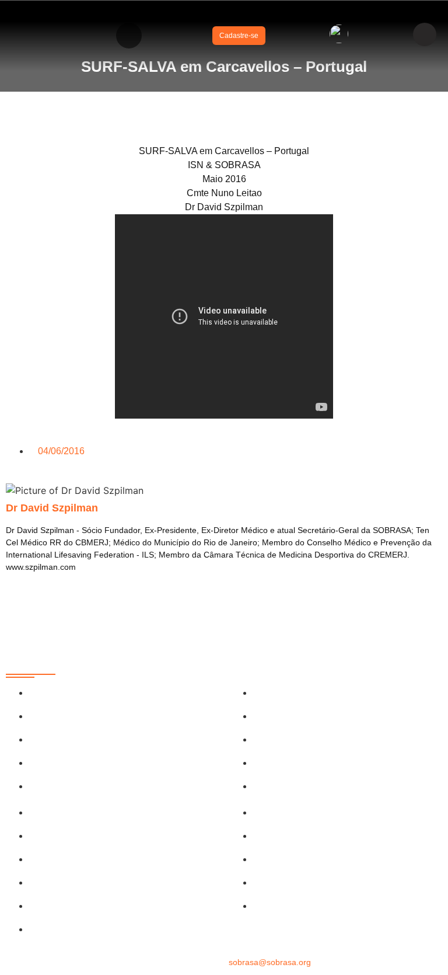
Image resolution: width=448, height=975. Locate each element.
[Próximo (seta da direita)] (427, 487)
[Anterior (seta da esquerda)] (20, 487)
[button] (129, 35)
